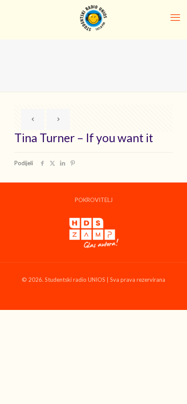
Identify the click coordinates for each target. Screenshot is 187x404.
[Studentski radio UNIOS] (93, 17)
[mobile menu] (175, 17)
